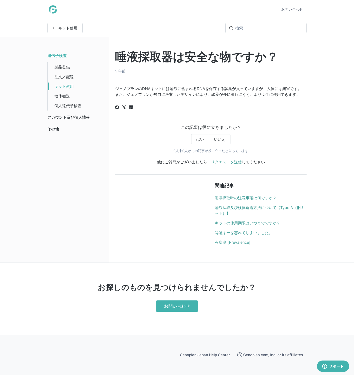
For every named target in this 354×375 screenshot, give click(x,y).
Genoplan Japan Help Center (205, 355)
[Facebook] (117, 107)
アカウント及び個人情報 (68, 117)
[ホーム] (53, 9)
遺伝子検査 (57, 55)
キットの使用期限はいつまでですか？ (247, 223)
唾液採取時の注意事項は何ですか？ (245, 197)
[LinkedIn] (131, 107)
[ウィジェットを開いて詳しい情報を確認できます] (333, 367)
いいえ (219, 139)
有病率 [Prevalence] (232, 242)
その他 (53, 128)
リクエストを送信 (226, 162)
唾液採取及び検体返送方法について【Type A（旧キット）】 (260, 210)
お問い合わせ (292, 9)
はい (200, 139)
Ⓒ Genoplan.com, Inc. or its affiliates (270, 355)
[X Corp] (124, 107)
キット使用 (68, 28)
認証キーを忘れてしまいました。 (244, 232)
